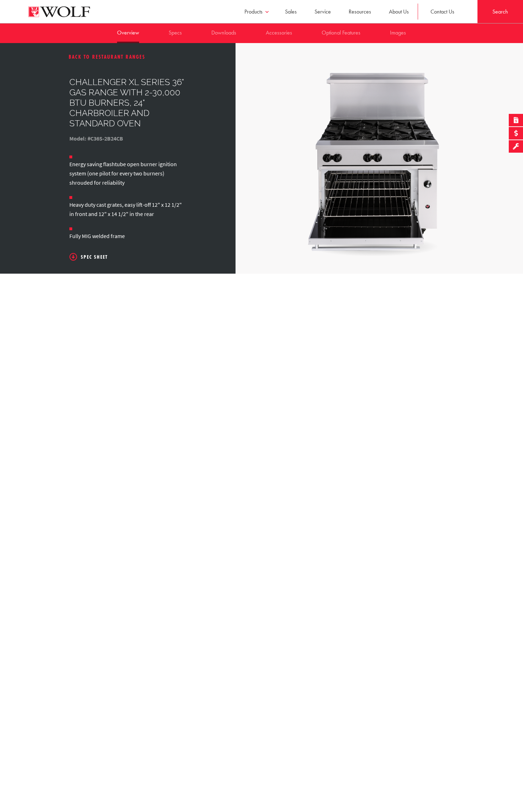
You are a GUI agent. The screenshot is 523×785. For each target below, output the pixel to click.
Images (398, 32)
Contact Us (442, 11)
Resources (360, 11)
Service (323, 11)
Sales (291, 11)
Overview (128, 32)
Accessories (279, 32)
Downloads (223, 32)
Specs (175, 32)
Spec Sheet (94, 256)
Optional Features (341, 32)
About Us (399, 11)
